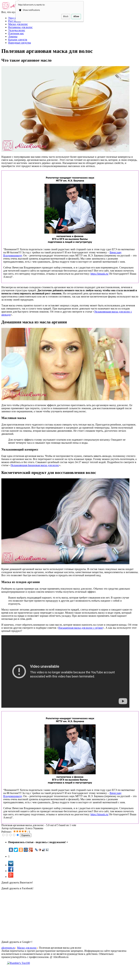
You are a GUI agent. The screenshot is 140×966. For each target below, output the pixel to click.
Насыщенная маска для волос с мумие (80, 627)
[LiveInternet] (47, 850)
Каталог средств (17, 39)
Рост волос (14, 21)
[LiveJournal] (36, 850)
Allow (76, 16)
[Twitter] (16, 850)
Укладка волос (16, 30)
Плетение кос (16, 33)
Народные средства (19, 42)
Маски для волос (18, 24)
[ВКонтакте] (11, 850)
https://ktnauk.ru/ (99, 273)
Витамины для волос (20, 27)
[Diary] (40, 850)
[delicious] (43, 850)
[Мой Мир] (26, 850)
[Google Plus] (31, 850)
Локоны (12, 36)
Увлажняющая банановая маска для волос (35, 465)
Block (65, 16)
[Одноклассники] (21, 850)
